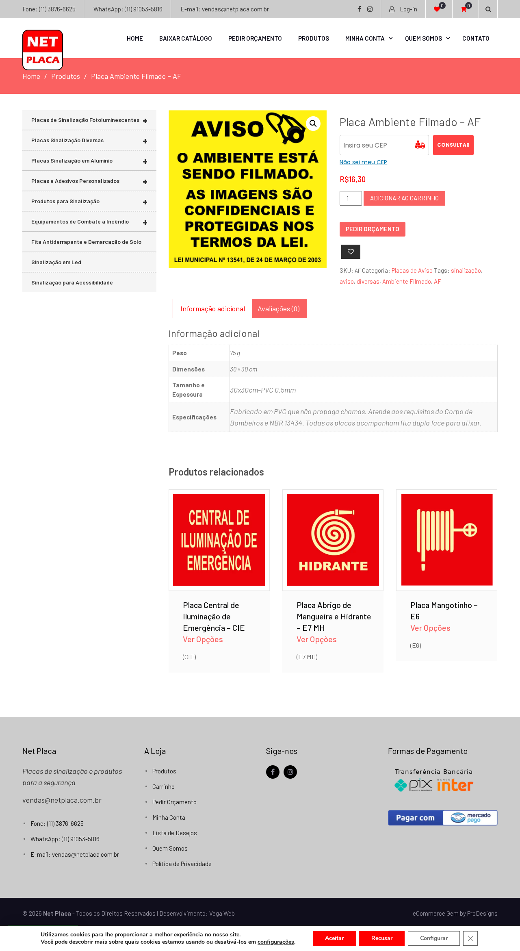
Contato (476, 38)
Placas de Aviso (412, 270)
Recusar (381, 938)
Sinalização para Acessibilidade (72, 282)
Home (135, 38)
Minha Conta (365, 38)
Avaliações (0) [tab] (278, 308)
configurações (276, 942)
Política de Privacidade (182, 863)
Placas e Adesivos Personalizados (89, 181)
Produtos (313, 38)
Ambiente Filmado (406, 281)
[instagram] (290, 772)
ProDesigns (482, 913)
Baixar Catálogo (185, 38)
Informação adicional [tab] (212, 308)
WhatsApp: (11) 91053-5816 (127, 9)
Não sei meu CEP (363, 162)
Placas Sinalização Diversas (89, 140)
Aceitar (334, 938)
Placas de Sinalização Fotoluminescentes (89, 120)
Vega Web (222, 913)
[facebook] (273, 772)
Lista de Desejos (174, 832)
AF (437, 281)
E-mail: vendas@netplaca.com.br (224, 9)
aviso (347, 281)
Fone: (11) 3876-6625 (49, 9)
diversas (368, 281)
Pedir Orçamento (255, 38)
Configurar (434, 938)
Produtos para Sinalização (89, 201)
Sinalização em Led (56, 261)
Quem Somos (423, 38)
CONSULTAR (453, 144)
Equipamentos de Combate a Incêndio (89, 222)
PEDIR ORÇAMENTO (372, 228)
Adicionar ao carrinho (404, 198)
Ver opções (219, 528)
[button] (313, 123)
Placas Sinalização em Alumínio (89, 161)
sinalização (466, 270)
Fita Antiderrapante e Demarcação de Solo (86, 241)
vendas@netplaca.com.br (62, 799)
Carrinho (163, 786)
